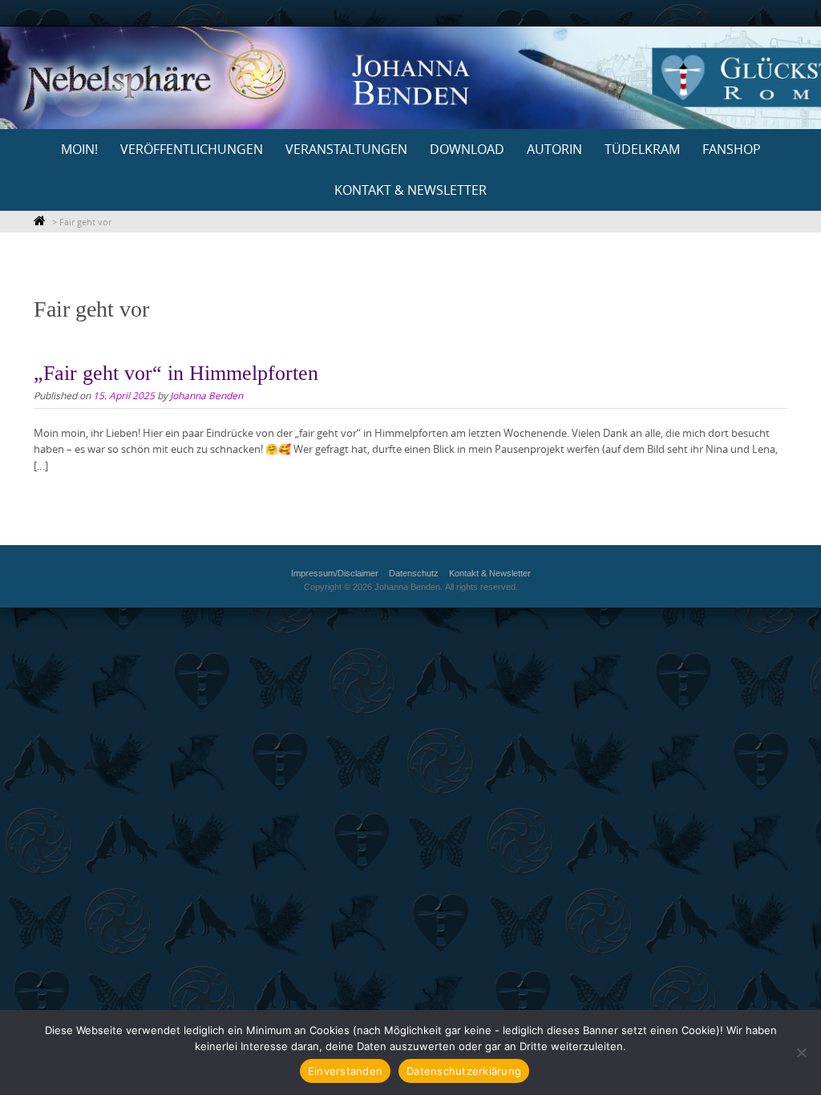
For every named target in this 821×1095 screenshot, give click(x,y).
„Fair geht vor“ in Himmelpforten (176, 373)
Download (467, 149)
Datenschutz (414, 573)
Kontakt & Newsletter (410, 190)
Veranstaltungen (346, 149)
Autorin (554, 149)
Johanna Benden (206, 395)
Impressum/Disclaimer (334, 573)
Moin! (79, 149)
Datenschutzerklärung (463, 1071)
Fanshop (731, 149)
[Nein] (801, 1052)
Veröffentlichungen (191, 149)
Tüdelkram (642, 149)
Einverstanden (345, 1071)
